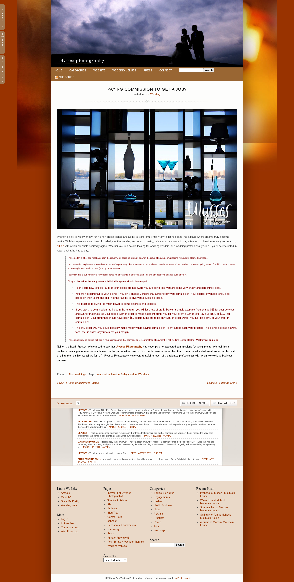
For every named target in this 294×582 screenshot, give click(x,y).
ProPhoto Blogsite (182, 578)
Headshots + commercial (121, 525)
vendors (132, 374)
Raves (157, 522)
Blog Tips (112, 512)
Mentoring (113, 529)
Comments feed (70, 527)
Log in (64, 519)
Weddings (156, 94)
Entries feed (68, 523)
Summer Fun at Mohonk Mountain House (214, 509)
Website (99, 70)
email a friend (226, 403)
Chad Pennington (88, 459)
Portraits (159, 513)
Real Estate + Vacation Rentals (125, 541)
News (157, 509)
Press (147, 70)
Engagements (162, 497)
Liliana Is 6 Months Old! (222, 382)
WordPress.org (69, 531)
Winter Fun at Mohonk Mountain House (213, 502)
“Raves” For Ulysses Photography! (119, 494)
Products (159, 517)
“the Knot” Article (117, 500)
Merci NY (66, 497)
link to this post (197, 403)
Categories (77, 70)
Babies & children (164, 492)
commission (103, 374)
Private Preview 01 (118, 537)
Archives (112, 508)
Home (58, 70)
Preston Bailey (119, 374)
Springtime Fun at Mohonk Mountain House (215, 516)
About (110, 504)
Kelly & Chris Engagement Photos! (78, 382)
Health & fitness (163, 505)
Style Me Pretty (70, 501)
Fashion (158, 501)
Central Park (114, 516)
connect (112, 520)
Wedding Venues (124, 70)
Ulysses (82, 410)
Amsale (65, 492)
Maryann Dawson (88, 442)
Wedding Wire (69, 505)
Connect (165, 70)
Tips (146, 94)
